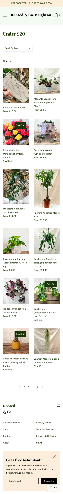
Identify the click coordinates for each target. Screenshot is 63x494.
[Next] (42, 387)
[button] (56, 15)
